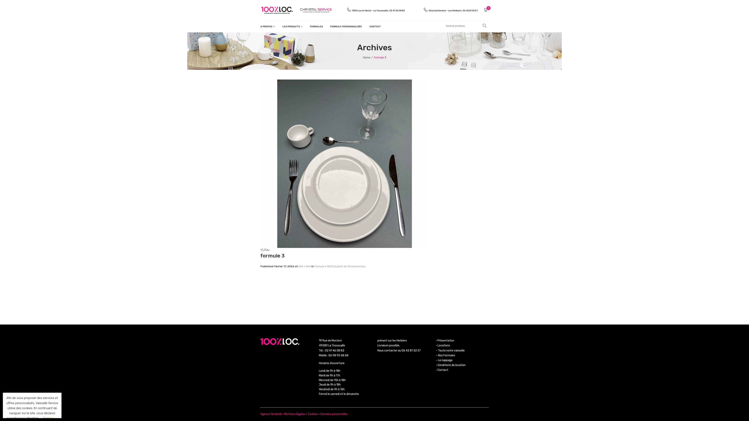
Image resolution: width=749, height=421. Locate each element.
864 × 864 (304, 266)
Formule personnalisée (346, 26)
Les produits (291, 26)
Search (485, 26)
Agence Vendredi (270, 414)
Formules (316, 26)
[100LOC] (277, 10)
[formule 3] (344, 163)
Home (366, 57)
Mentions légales (294, 414)
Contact (375, 26)
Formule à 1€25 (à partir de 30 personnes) (339, 266)
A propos (266, 26)
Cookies (313, 414)
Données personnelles (334, 414)
